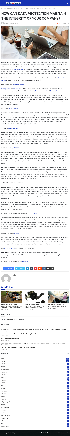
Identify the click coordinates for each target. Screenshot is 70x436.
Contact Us (65, 433)
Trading (4, 410)
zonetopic (17, 233)
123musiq (34, 213)
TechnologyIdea (13, 108)
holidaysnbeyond (14, 148)
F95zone (25, 261)
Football (4, 391)
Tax (3, 421)
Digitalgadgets (5, 89)
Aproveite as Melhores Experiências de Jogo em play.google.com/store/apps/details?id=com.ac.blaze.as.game (33, 343)
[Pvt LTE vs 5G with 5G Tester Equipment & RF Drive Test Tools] (58, 297)
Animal (4, 412)
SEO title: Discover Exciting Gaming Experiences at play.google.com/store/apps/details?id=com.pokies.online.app (33, 329)
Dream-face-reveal (41, 91)
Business (4, 364)
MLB (3, 383)
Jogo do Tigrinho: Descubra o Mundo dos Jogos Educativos (18, 347)
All (3, 358)
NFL (3, 385)
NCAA (4, 399)
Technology (10, 8)
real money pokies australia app (10, 338)
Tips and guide (6, 402)
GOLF (3, 423)
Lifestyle (4, 372)
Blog (3, 396)
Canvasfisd (16, 89)
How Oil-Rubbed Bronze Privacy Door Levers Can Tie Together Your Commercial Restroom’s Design (34, 306)
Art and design (6, 415)
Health (4, 377)
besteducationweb (18, 84)
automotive (5, 418)
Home (4, 8)
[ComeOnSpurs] (13, 3)
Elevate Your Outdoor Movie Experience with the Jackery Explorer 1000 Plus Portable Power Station (11, 306)
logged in (10, 319)
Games (4, 366)
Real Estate (5, 426)
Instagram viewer (9, 248)
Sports (4, 380)
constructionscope (13, 128)
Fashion (4, 393)
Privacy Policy (57, 433)
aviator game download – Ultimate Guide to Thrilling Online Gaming (20, 334)
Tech (3, 388)
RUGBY (4, 374)
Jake (5, 23)
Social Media (5, 407)
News (3, 361)
